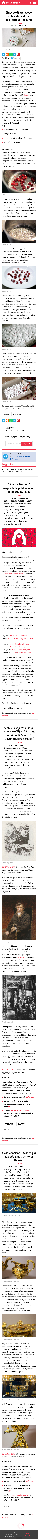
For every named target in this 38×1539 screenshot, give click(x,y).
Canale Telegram (20, 636)
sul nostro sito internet (20, 1111)
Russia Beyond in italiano (13, 574)
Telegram (16, 58)
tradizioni (17, 414)
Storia (19, 495)
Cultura (18, 742)
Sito (10, 636)
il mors (26, 95)
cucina (6, 414)
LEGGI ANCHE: (8, 867)
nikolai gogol (9, 1130)
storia (6, 1506)
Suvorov (20, 958)
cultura (21, 1124)
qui (9, 1107)
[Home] (3, 2)
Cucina (19, 23)
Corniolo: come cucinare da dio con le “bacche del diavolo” (18, 470)
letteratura (9, 1124)
